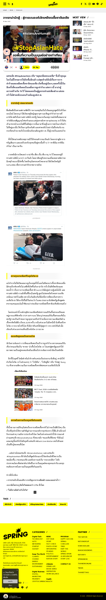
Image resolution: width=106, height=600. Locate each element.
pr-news (49, 551)
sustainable (37, 566)
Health (48, 579)
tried (63, 546)
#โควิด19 (8, 504)
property (36, 579)
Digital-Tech (36, 536)
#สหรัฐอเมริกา (21, 504)
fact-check (51, 544)
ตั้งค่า (10, 585)
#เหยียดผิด (52, 504)
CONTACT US (66, 564)
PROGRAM (65, 536)
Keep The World (38, 554)
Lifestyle (49, 564)
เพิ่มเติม (5, 577)
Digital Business (38, 572)
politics (49, 554)
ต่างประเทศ (19, 10)
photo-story (51, 546)
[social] (81, 4)
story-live (65, 559)
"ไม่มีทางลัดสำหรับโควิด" (18, 490)
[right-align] (8, 3)
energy (35, 561)
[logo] (53, 4)
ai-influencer (66, 556)
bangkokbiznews (85, 550)
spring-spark (66, 554)
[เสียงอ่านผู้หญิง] (24, 67)
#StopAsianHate (36, 504)
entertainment (52, 556)
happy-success (67, 539)
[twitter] (12, 61)
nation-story (52, 559)
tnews (80, 568)
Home (5, 10)
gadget (35, 549)
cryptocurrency (39, 581)
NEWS (11, 10)
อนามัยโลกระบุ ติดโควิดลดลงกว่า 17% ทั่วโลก (25, 485)
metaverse (36, 544)
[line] (16, 61)
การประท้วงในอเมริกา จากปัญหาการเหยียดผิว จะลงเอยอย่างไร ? (34, 480)
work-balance (52, 574)
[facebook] (9, 61)
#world (63, 504)
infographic (51, 549)
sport (48, 541)
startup (35, 546)
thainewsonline (84, 563)
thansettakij (83, 572)
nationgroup (83, 541)
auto (34, 541)
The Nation (82, 537)
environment (37, 564)
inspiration (51, 571)
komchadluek (84, 546)
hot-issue (50, 539)
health (49, 581)
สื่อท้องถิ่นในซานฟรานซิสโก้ (18, 110)
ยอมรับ (10, 581)
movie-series (51, 569)
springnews (83, 559)
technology (37, 539)
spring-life (50, 566)
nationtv (82, 555)
